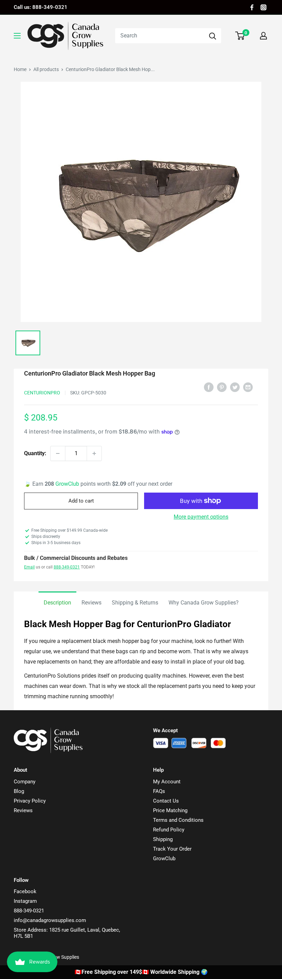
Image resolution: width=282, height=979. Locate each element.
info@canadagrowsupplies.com (50, 920)
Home (20, 69)
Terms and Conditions (178, 820)
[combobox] (159, 35)
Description (57, 602)
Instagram (25, 901)
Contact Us (166, 801)
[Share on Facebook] (209, 387)
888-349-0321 (67, 567)
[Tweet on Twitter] (235, 387)
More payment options (201, 517)
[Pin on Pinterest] (222, 387)
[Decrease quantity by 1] (58, 453)
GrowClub (67, 484)
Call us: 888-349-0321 (40, 7)
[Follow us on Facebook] (252, 7)
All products (46, 69)
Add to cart (81, 501)
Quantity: (35, 453)
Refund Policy (168, 830)
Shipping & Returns (135, 602)
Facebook (25, 891)
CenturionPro (42, 392)
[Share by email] (248, 387)
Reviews (91, 602)
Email (29, 567)
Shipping (163, 839)
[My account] (263, 35)
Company (24, 782)
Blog (19, 791)
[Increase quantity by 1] (94, 453)
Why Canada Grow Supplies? (204, 602)
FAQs (159, 791)
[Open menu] (17, 35)
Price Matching (170, 810)
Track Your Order (172, 849)
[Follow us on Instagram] (263, 7)
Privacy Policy (30, 801)
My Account (167, 782)
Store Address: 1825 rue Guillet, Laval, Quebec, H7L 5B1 (67, 933)
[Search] (212, 35)
